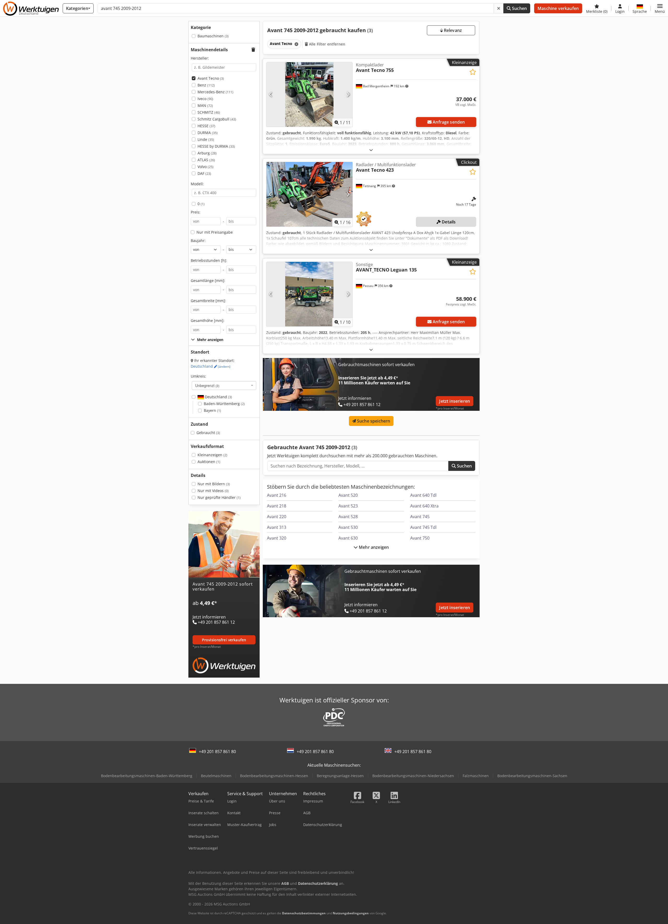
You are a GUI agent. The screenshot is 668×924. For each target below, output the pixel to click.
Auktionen (209, 461)
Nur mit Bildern (214, 483)
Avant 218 (276, 506)
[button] (660, 8)
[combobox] (224, 385)
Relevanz (452, 30)
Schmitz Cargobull (217, 119)
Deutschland (210, 366)
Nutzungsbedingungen (351, 913)
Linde (206, 139)
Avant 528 (348, 516)
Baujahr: (198, 240)
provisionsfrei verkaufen (224, 639)
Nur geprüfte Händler (219, 497)
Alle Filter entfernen (326, 44)
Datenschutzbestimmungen (304, 913)
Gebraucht (208, 432)
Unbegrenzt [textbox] (207, 385)
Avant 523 (348, 506)
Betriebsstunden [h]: (209, 260)
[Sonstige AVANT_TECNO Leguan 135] (309, 294)
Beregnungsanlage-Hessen (340, 775)
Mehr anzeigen (373, 547)
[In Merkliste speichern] (472, 72)
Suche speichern (373, 421)
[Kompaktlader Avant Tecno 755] (309, 94)
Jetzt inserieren (454, 401)
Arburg (207, 153)
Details (448, 222)
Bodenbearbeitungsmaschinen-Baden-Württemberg (146, 775)
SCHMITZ (209, 112)
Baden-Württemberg (224, 403)
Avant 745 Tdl (423, 527)
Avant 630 (348, 538)
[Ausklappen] (371, 150)
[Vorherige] (271, 94)
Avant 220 (276, 516)
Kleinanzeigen (212, 454)
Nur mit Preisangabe (214, 232)
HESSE (206, 125)
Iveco (205, 98)
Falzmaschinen (476, 775)
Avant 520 (348, 495)
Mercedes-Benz (215, 91)
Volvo (205, 166)
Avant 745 (420, 516)
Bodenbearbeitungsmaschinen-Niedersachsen (413, 775)
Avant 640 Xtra (424, 506)
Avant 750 (420, 538)
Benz (206, 85)
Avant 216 (276, 495)
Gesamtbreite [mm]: (208, 300)
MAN (205, 105)
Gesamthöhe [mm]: (207, 320)
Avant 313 (276, 527)
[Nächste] (348, 94)
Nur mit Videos (213, 490)
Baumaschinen (213, 35)
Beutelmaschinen (216, 775)
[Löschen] (499, 8)
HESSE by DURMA (216, 146)
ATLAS (206, 159)
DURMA (208, 132)
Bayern (212, 410)
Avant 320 (276, 538)
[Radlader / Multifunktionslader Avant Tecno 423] (309, 194)
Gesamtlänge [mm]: (208, 280)
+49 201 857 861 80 (217, 751)
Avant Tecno (211, 78)
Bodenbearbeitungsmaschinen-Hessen (274, 775)
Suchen (519, 8)
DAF (204, 173)
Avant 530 (348, 527)
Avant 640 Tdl (423, 495)
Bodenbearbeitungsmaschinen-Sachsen (532, 775)
